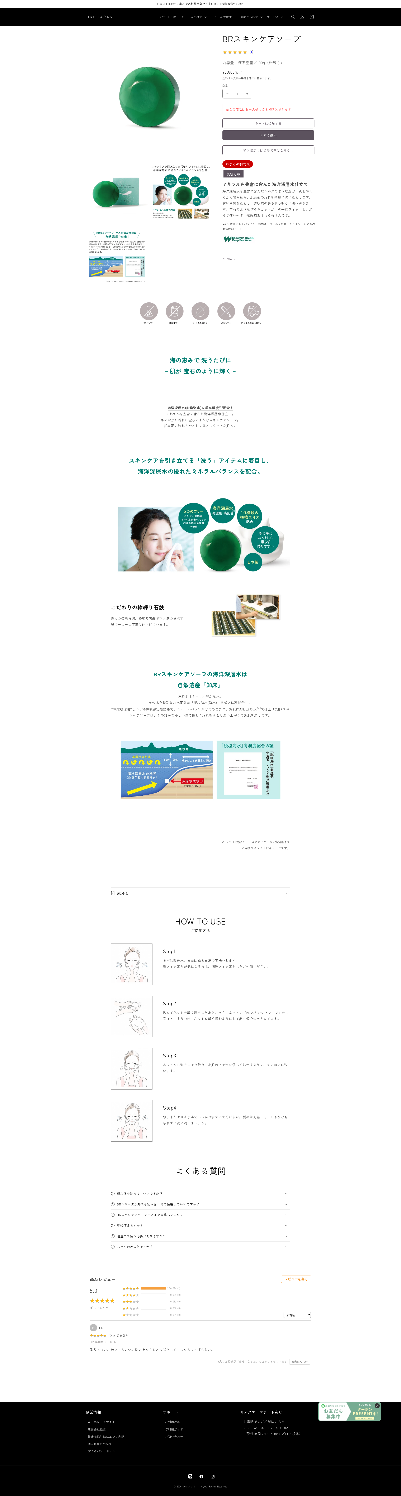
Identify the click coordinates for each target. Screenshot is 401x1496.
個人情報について (100, 1444)
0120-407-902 (278, 1427)
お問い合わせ (174, 1436)
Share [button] (231, 259)
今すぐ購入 (268, 135)
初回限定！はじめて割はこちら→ (268, 150)
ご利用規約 (172, 1422)
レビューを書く (296, 1279)
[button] (193, 17)
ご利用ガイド (174, 1429)
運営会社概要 (97, 1429)
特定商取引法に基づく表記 (106, 1436)
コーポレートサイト (101, 1422)
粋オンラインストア (194, 1486)
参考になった (300, 1361)
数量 (225, 85)
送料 (225, 78)
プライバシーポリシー (103, 1451)
